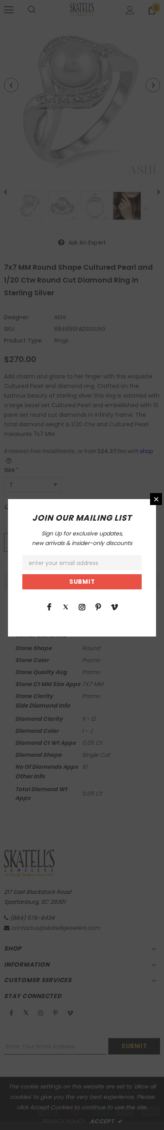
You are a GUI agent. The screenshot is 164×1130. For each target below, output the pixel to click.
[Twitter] (66, 607)
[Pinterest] (98, 607)
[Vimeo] (115, 607)
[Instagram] (82, 607)
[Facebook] (49, 607)
